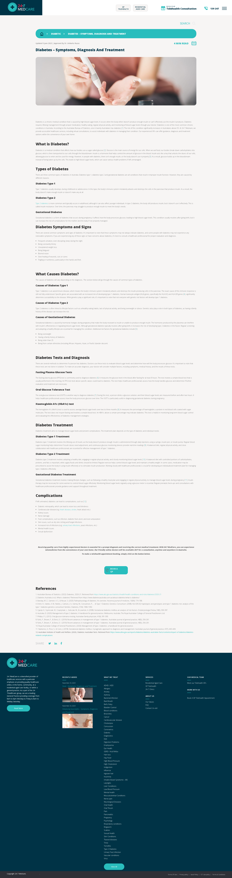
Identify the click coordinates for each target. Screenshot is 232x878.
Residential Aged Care (140, 8)
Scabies (107, 830)
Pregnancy (108, 817)
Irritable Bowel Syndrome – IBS (116, 780)
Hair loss (107, 754)
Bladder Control (110, 707)
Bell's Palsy (108, 704)
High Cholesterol (110, 764)
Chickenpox (108, 723)
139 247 (214, 8)
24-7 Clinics (149, 689)
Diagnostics (108, 736)
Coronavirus (108, 729)
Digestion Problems (111, 742)
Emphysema (109, 745)
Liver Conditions (110, 786)
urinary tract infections (71, 525)
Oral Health (108, 805)
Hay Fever (107, 758)
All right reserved (33, 874)
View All (114, 867)
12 (85, 501)
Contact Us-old (151, 708)
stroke (73, 509)
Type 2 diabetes (42, 203)
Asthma (107, 695)
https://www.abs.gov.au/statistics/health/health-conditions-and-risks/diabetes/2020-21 (127, 594)
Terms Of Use (172, 875)
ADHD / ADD (108, 685)
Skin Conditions (110, 836)
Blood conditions (110, 710)
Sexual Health (109, 833)
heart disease (65, 509)
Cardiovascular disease (113, 720)
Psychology (108, 821)
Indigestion (108, 767)
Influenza (107, 770)
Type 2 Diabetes (110, 849)
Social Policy (194, 875)
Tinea (106, 843)
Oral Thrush (108, 808)
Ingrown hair (108, 773)
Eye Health (108, 748)
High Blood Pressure (112, 761)
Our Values (149, 702)
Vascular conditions (111, 855)
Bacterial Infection (111, 698)
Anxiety (106, 692)
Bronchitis (108, 714)
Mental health (109, 792)
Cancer (106, 717)
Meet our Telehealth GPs (196, 683)
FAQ (147, 705)
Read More (18, 708)
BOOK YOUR (181, 7)
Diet (105, 739)
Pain (105, 811)
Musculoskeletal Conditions (114, 795)
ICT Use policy (205, 875)
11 (186, 480)
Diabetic (56, 33)
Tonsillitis (107, 846)
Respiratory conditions (112, 824)
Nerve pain (108, 799)
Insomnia (107, 776)
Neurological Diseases (112, 802)
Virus (106, 858)
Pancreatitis (108, 814)
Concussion (108, 726)
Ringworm (108, 827)
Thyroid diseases (110, 839)
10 (144, 459)
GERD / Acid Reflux (111, 751)
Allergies (107, 688)
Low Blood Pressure (112, 789)
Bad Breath (108, 701)
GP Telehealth (123, 8)
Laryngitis (107, 783)
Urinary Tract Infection (112, 852)
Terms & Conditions (218, 875)
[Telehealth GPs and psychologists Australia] (21, 13)
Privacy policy (183, 875)
